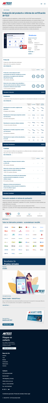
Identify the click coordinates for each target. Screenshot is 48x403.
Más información (7, 66)
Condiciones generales (8, 393)
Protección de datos (19, 393)
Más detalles (5, 219)
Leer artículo (6, 305)
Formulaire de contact (9, 348)
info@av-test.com (9, 381)
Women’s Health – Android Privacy (11, 298)
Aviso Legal (27, 393)
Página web (30, 51)
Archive (30, 53)
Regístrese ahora (7, 324)
